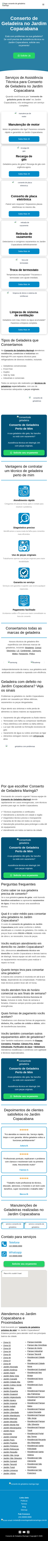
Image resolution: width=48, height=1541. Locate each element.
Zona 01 (7, 1342)
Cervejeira (6, 1044)
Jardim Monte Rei (11, 1425)
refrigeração (38, 736)
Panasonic (23, 654)
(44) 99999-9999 (15, 1246)
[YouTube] (24, 1532)
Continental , (26, 651)
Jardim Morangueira (12, 1428)
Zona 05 (7, 1354)
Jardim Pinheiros (10, 1446)
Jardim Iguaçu (9, 1400)
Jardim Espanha (10, 1391)
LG (18, 651)
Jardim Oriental (10, 1437)
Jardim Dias (8, 1388)
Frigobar (16, 1044)
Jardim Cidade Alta (11, 1382)
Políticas (24, 1501)
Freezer (38, 1040)
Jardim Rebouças (11, 1449)
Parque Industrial (35, 1351)
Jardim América (10, 1370)
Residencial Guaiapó (36, 1369)
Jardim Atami (9, 1373)
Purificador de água (22, 1047)
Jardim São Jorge (11, 1455)
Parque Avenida (34, 1342)
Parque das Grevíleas (37, 1345)
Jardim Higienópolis (12, 1397)
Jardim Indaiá (9, 1406)
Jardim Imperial (10, 1403)
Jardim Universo (10, 1470)
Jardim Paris (9, 1440)
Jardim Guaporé (10, 1394)
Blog (24, 1507)
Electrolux (11, 651)
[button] (3, 662)
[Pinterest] (28, 1532)
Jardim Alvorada (10, 1367)
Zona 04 (7, 1351)
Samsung (36, 651)
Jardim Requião (10, 1452)
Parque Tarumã (34, 1354)
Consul (38, 648)
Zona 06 (7, 1358)
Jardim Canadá (10, 1379)
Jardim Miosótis (10, 1422)
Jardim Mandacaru (11, 1415)
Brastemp (29, 648)
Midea (15, 654)
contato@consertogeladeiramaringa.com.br (30, 1520)
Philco (32, 654)
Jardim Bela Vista (11, 1376)
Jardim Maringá (10, 1418)
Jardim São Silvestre (12, 1458)
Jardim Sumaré (10, 1461)
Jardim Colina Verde (12, 1385)
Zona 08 (7, 1364)
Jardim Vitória (9, 1473)
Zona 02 (7, 1345)
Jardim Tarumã (10, 1464)
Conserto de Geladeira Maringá (19, 350)
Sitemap (24, 1510)
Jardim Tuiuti (9, 1467)
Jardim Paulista (10, 1443)
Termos (24, 1504)
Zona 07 (7, 1361)
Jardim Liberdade (11, 1412)
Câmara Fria (27, 1044)
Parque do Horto (34, 1348)
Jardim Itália (8, 1409)
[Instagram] (20, 1532)
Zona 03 (7, 1348)
